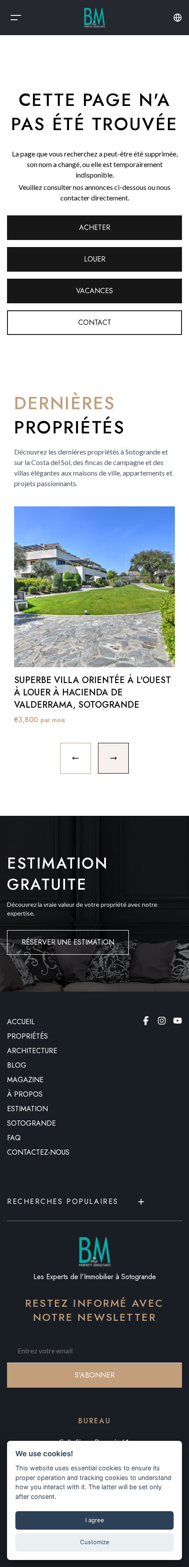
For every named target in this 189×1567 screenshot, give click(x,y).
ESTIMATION (27, 1109)
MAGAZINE (25, 1080)
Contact (94, 322)
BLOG (16, 1065)
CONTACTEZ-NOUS (38, 1152)
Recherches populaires (63, 1201)
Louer (94, 259)
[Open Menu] (16, 17)
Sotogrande (31, 1123)
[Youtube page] (177, 1020)
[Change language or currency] (177, 17)
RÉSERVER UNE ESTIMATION (68, 942)
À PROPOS (25, 1094)
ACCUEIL (21, 1022)
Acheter (94, 227)
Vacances (94, 291)
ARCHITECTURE (32, 1051)
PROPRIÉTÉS (27, 1036)
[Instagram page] (161, 1020)
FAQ (14, 1138)
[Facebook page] (146, 1020)
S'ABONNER (95, 1375)
